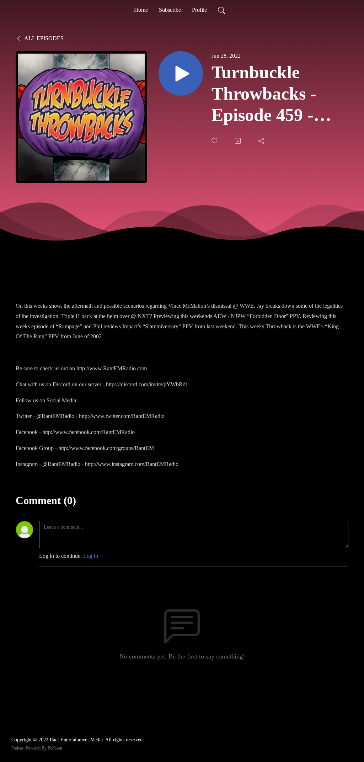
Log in (90, 556)
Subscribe (170, 10)
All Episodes (43, 38)
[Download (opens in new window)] (238, 140)
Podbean (55, 748)
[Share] (262, 140)
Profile (199, 10)
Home (141, 10)
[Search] (221, 10)
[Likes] (215, 140)
